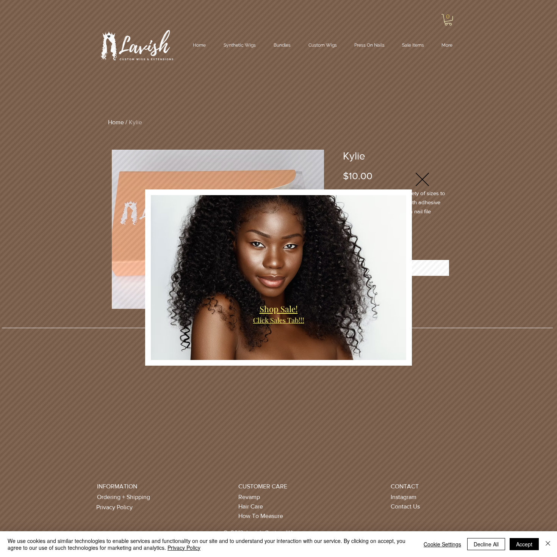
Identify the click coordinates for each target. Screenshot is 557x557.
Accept (524, 544)
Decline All (486, 544)
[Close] (547, 544)
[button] (422, 179)
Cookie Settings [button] (442, 544)
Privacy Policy (183, 547)
